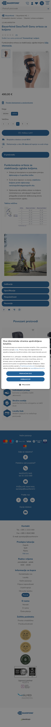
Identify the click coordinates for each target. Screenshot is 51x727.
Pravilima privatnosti (27, 366)
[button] (25, 384)
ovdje (17, 350)
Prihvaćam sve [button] (25, 374)
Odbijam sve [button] (25, 379)
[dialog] (25, 363)
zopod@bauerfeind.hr (37, 368)
